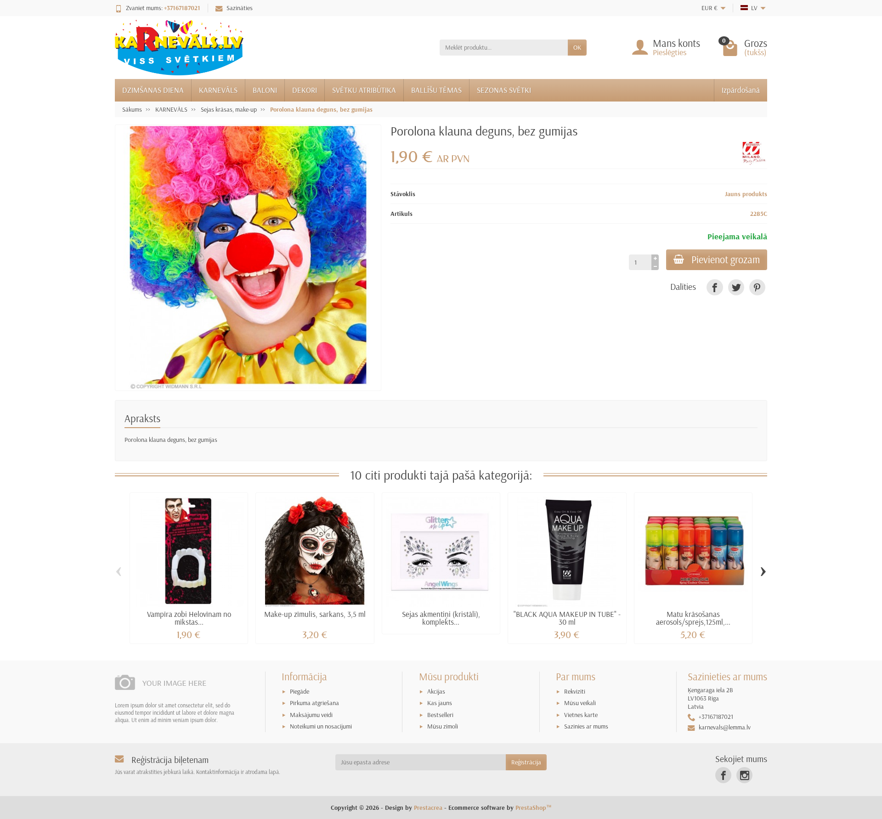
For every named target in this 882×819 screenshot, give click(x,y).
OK (577, 47)
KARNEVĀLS (218, 90)
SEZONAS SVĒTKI (504, 90)
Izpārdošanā (741, 90)
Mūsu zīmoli (442, 726)
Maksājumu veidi (311, 715)
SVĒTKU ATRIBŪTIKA (364, 90)
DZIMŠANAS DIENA (153, 90)
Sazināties (239, 8)
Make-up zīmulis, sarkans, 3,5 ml (315, 614)
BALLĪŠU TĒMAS (436, 90)
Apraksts (142, 418)
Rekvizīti (574, 691)
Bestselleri (440, 715)
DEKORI (304, 90)
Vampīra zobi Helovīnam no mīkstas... (189, 618)
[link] (715, 287)
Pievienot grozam (725, 259)
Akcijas (436, 691)
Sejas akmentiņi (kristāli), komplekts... (441, 618)
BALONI (265, 90)
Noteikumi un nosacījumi (321, 726)
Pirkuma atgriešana (314, 703)
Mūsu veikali (580, 703)
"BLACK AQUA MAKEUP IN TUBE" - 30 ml (567, 618)
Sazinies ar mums (586, 726)
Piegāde (299, 691)
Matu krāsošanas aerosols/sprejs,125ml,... (693, 618)
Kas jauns (439, 703)
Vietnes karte (581, 715)
